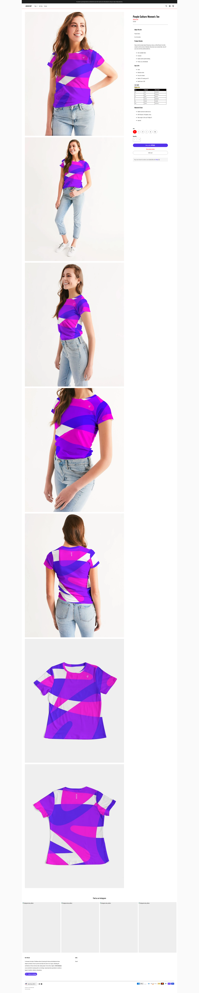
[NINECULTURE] (29, 6)
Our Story (41, 6)
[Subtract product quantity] (134, 139)
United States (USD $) (31, 984)
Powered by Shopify (27, 989)
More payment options (150, 149)
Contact (45, 6)
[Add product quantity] (139, 139)
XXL (155, 132)
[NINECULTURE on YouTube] (41, 984)
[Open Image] (74, 74)
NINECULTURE (135, 19)
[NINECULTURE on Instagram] (39, 984)
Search (76, 961)
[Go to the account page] (169, 6)
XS (134, 132)
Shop (35, 6)
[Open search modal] (166, 6)
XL (150, 132)
